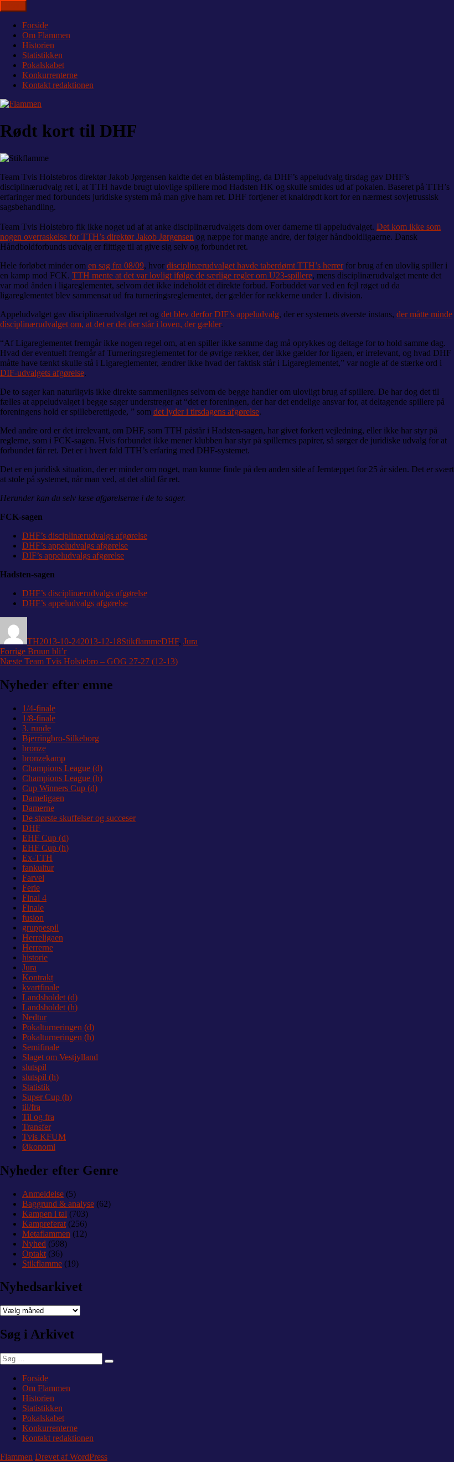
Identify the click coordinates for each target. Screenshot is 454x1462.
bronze (34, 748)
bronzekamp (43, 758)
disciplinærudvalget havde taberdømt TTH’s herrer (255, 265)
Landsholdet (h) (50, 1007)
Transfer (36, 1127)
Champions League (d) (62, 768)
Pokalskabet (43, 65)
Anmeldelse (43, 1193)
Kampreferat (44, 1223)
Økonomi (38, 1146)
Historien (38, 45)
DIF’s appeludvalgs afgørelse (73, 555)
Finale (33, 907)
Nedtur (34, 1017)
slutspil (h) (40, 1077)
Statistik (36, 1087)
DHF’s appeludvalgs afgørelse (75, 545)
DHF (170, 641)
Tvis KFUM (44, 1136)
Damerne (38, 808)
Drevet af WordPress (71, 1456)
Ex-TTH (37, 857)
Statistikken (42, 55)
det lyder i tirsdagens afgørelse (206, 411)
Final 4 (34, 897)
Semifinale (40, 1047)
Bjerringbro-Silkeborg (60, 738)
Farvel (33, 877)
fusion (33, 917)
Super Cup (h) (47, 1097)
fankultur (38, 867)
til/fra (31, 1107)
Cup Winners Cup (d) (59, 788)
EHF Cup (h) (45, 848)
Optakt (34, 1253)
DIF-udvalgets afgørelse (42, 373)
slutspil (34, 1067)
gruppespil (40, 927)
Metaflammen (46, 1233)
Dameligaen (43, 798)
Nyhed (34, 1243)
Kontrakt (37, 977)
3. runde (36, 728)
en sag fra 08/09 (116, 265)
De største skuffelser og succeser (79, 818)
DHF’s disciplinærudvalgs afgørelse (84, 535)
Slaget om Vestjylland (60, 1057)
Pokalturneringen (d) (58, 1027)
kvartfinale (40, 987)
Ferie (31, 887)
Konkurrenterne (50, 75)
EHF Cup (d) (45, 838)
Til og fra (38, 1117)
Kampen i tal (44, 1213)
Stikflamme (141, 641)
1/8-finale (38, 718)
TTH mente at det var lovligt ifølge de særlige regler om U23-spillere (192, 275)
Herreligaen (42, 937)
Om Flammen (46, 35)
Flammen (16, 1456)
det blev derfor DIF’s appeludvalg (220, 314)
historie (35, 957)
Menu (13, 6)
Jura (190, 641)
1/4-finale (38, 708)
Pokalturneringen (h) (58, 1037)
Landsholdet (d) (50, 997)
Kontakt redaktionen (58, 85)
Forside (35, 25)
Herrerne (37, 947)
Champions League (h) (62, 778)
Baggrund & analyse (58, 1203)
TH (33, 641)
